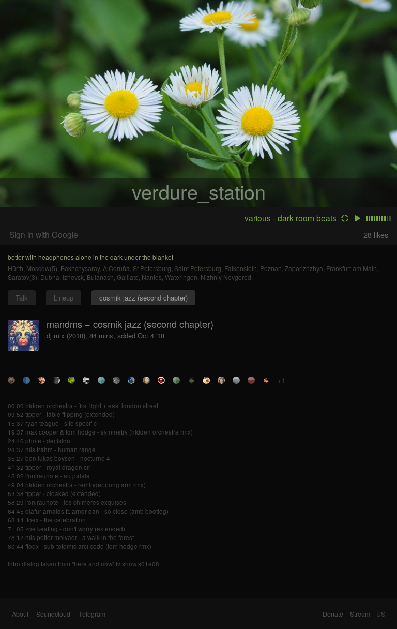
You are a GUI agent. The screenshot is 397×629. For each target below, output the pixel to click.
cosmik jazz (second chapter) (143, 298)
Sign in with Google (43, 234)
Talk (22, 298)
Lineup (63, 298)
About (20, 614)
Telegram (92, 614)
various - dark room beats (291, 217)
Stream (360, 614)
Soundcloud (53, 614)
